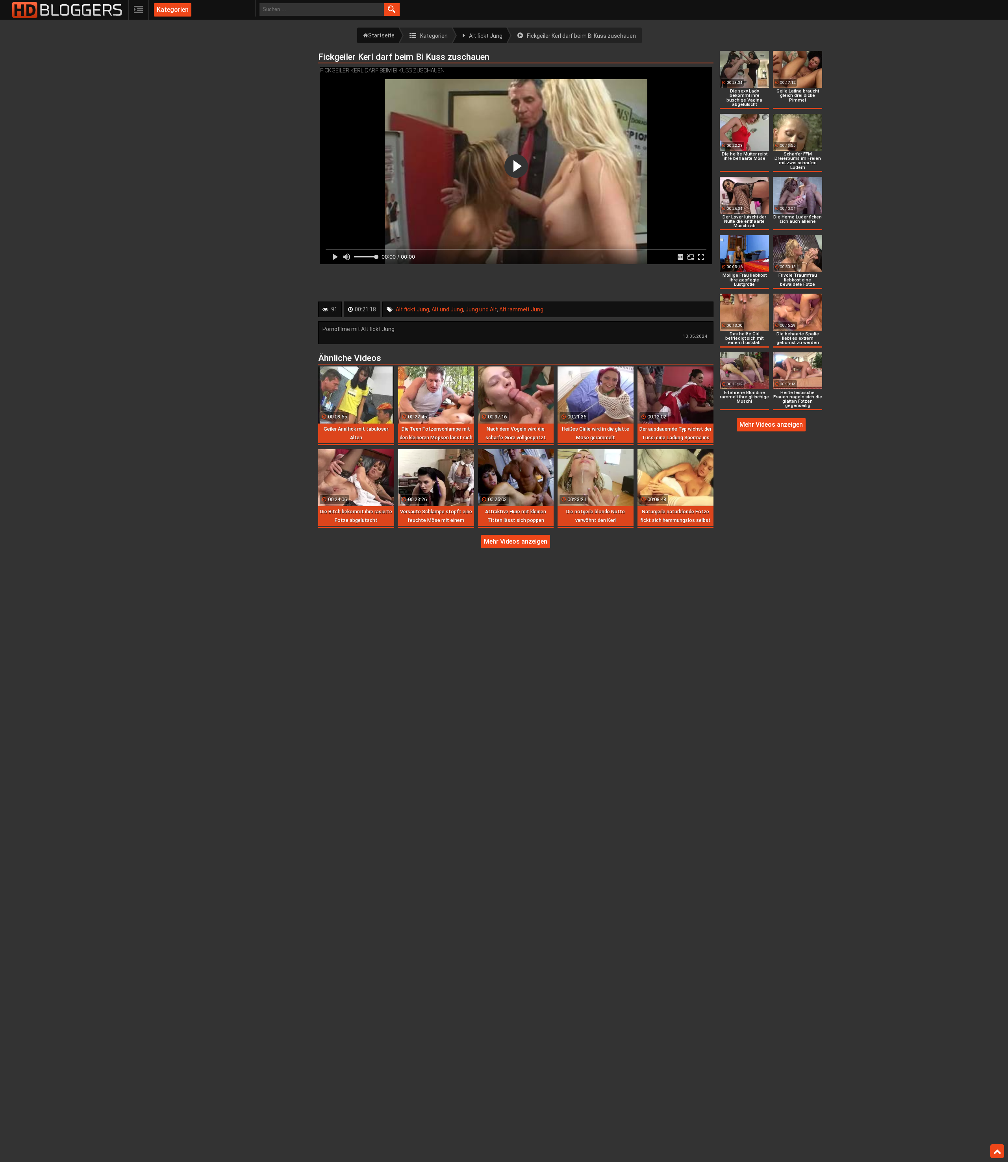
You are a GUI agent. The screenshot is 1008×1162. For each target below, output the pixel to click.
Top (997, 1151)
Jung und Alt (481, 309)
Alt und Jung (447, 309)
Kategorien (173, 9)
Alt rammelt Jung (521, 309)
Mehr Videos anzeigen (515, 541)
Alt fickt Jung (412, 309)
